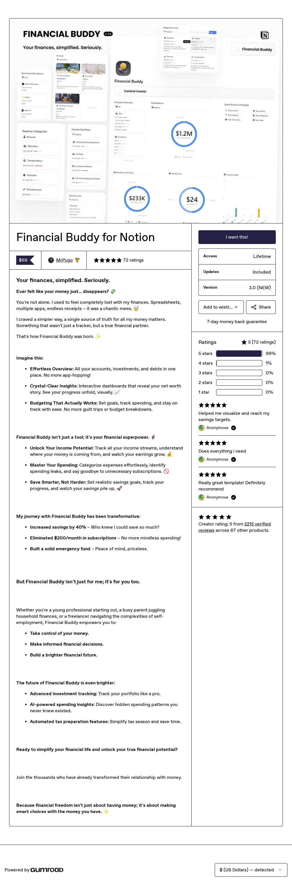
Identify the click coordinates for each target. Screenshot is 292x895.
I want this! (237, 237)
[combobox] (221, 307)
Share (265, 307)
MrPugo (68, 260)
